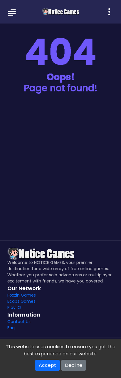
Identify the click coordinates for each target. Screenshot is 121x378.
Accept (47, 365)
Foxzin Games (21, 295)
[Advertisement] (60, 171)
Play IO (14, 307)
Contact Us (19, 322)
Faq (11, 328)
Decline (73, 365)
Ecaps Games (21, 301)
